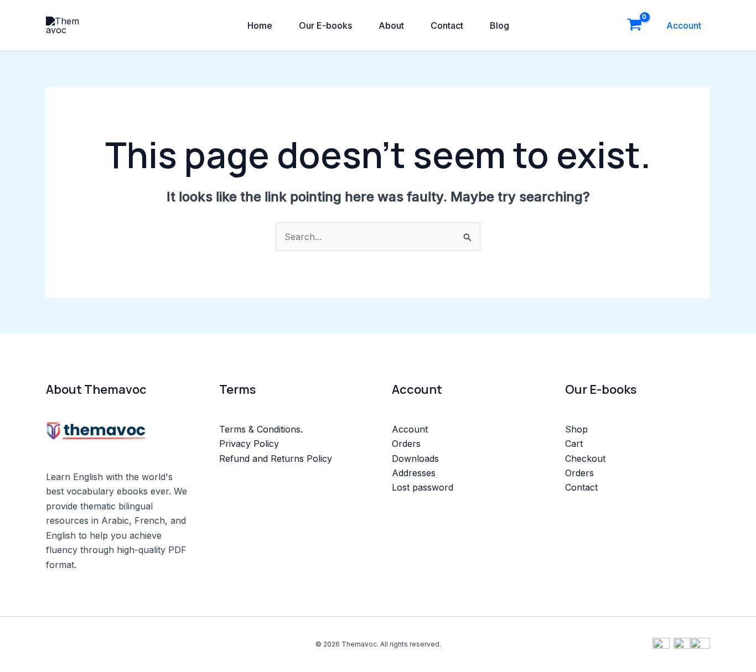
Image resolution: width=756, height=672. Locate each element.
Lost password (422, 487)
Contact (447, 25)
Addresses (414, 472)
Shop (576, 429)
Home (259, 25)
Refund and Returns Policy (275, 458)
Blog (499, 25)
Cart (574, 443)
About (391, 25)
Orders (406, 443)
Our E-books (325, 25)
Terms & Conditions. (261, 429)
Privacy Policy (249, 443)
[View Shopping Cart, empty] (634, 25)
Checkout (585, 458)
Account (683, 25)
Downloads (415, 458)
